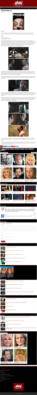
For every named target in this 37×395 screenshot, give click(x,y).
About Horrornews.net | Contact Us (5, 370)
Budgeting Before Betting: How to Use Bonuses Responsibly (13, 288)
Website (2, 238)
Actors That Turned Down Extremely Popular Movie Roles (18, 180)
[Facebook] (16, 393)
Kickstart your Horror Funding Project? (5, 374)
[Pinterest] (18, 393)
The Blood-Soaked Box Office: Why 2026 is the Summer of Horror (14, 254)
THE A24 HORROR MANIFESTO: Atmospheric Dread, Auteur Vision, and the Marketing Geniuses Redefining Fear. (20, 291)
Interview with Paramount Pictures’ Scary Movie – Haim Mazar (13, 324)
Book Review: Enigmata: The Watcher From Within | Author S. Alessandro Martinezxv (16, 302)
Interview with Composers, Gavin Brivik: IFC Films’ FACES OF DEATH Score (15, 320)
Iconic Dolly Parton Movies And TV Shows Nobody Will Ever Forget (6, 180)
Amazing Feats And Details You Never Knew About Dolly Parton (6, 347)
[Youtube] (20, 393)
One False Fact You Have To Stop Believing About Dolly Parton (30, 166)
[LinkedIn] (19, 393)
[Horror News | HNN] (18, 3)
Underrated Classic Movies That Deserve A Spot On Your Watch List (6, 166)
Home (1, 7)
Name (2, 232)
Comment (2, 224)
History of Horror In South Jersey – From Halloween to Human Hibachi (14, 250)
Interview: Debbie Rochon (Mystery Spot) (5, 192)
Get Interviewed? (2, 377)
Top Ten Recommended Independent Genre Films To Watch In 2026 (14, 284)
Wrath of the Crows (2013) (5, 200)
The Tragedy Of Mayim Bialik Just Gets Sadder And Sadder (3, 276)
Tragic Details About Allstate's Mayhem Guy (17, 166)
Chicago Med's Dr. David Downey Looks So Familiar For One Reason (10, 276)
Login (1, 381)
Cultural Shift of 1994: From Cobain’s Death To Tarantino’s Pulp (14, 261)
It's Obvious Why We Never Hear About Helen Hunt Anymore (20, 347)
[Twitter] (17, 393)
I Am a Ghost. (23, 138)
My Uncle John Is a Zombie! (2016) (18, 200)
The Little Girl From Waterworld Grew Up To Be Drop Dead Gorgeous (30, 180)
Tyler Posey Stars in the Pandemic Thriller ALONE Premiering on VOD (30, 201)
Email (1, 235)
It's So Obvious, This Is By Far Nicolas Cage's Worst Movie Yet (6, 362)
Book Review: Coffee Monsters (10, 306)
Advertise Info (2, 371)
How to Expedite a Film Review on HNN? (5, 378)
